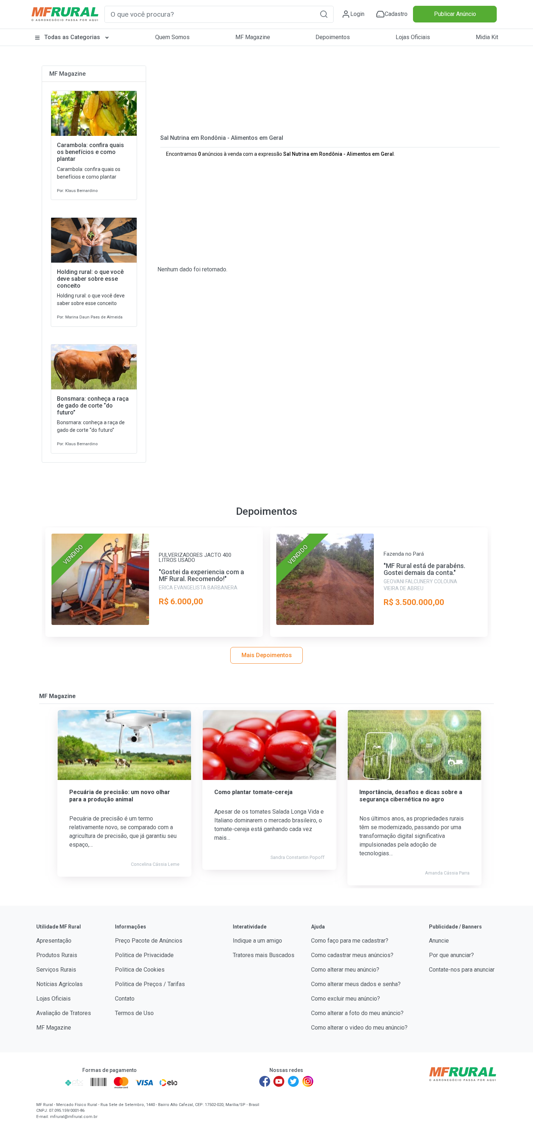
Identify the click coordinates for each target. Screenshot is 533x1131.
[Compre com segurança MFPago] (48, 1082)
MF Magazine (252, 37)
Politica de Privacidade (144, 955)
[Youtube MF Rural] (279, 1081)
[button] (324, 14)
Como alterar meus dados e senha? (356, 984)
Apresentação (53, 940)
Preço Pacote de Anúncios (148, 940)
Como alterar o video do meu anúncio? (359, 1027)
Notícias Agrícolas (59, 984)
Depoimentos (332, 37)
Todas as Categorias (72, 37)
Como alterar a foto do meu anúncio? (357, 1013)
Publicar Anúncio (455, 14)
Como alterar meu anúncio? (345, 969)
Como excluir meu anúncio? (345, 998)
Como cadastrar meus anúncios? (352, 955)
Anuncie (439, 940)
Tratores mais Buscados (263, 955)
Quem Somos (172, 37)
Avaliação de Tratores (63, 1013)
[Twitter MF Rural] (293, 1081)
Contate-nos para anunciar (462, 969)
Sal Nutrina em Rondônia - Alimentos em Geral (221, 137)
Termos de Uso (134, 1013)
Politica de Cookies (140, 969)
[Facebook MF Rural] (264, 1081)
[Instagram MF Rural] (308, 1081)
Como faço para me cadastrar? (349, 940)
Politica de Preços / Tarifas (150, 984)
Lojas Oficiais (413, 37)
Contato (125, 998)
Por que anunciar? (451, 955)
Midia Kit (487, 37)
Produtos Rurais (56, 955)
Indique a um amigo (257, 940)
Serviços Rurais (56, 969)
